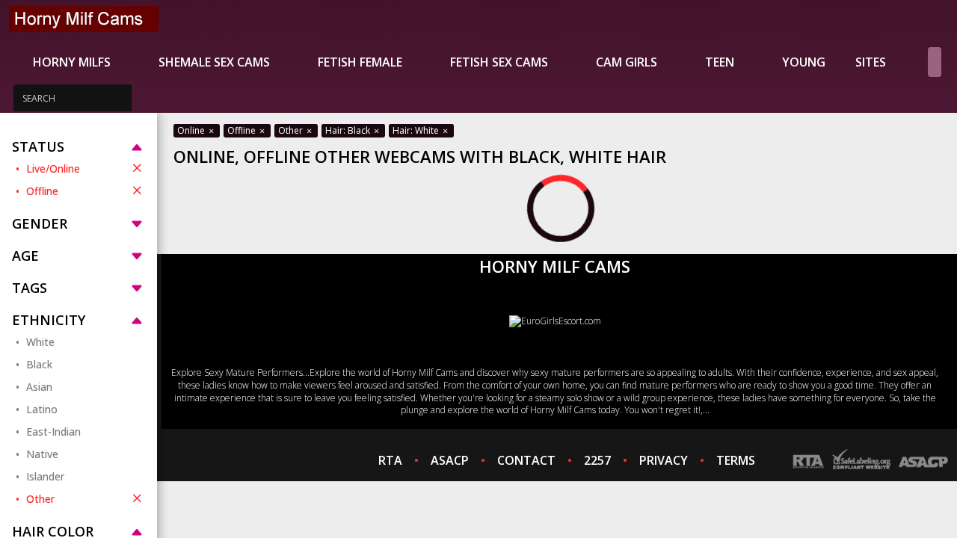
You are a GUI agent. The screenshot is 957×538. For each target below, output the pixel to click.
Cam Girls (626, 62)
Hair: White (417, 130)
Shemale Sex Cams (214, 62)
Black (39, 364)
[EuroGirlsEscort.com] (555, 321)
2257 (597, 460)
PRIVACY (663, 460)
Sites (870, 62)
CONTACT (526, 460)
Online (192, 130)
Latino (42, 409)
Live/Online (53, 168)
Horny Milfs (72, 62)
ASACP (450, 460)
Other (40, 499)
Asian (39, 387)
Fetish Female (360, 62)
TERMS (735, 460)
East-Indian (53, 431)
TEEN (719, 62)
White (40, 342)
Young (803, 62)
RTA (390, 460)
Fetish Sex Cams (499, 62)
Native (42, 454)
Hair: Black (348, 130)
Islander (45, 476)
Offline (42, 191)
